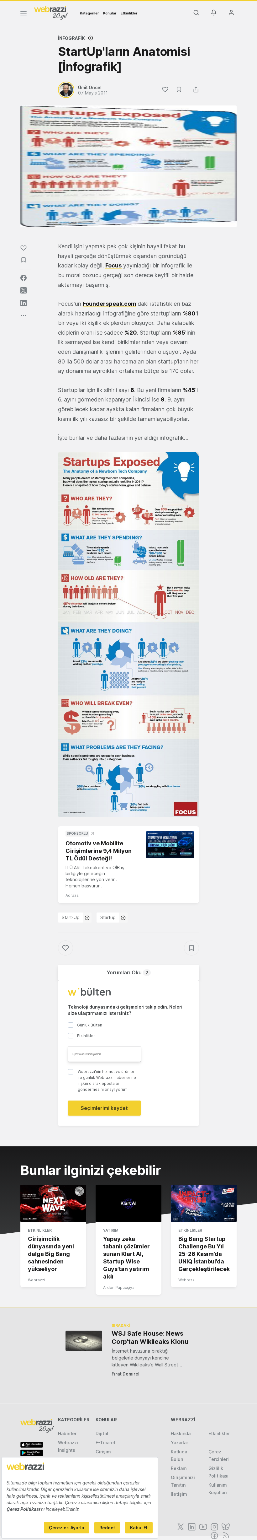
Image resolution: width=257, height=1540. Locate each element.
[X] (180, 1526)
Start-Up (71, 917)
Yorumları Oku (127, 972)
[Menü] (23, 14)
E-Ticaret (106, 1442)
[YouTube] (202, 1526)
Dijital (102, 1433)
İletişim (179, 1494)
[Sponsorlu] (170, 844)
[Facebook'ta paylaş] (23, 278)
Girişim (103, 1451)
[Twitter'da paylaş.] (23, 290)
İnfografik (71, 38)
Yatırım (110, 1230)
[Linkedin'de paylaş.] (23, 303)
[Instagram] (214, 1526)
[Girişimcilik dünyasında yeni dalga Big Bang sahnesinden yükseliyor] (53, 1203)
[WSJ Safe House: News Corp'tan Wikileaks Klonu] (84, 1341)
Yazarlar (179, 1442)
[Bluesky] (225, 1526)
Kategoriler (89, 13)
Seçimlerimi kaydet (104, 1108)
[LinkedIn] (191, 1526)
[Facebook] (214, 1535)
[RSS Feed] (224, 1535)
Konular (109, 13)
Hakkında (181, 1433)
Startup (108, 917)
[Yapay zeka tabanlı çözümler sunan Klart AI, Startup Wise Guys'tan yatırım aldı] (128, 1203)
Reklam (179, 1468)
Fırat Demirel (125, 1373)
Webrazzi (36, 1280)
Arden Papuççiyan (120, 1287)
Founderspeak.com (109, 303)
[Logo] (51, 12)
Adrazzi (73, 895)
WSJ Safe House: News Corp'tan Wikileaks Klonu (150, 1337)
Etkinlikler (129, 13)
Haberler (67, 1433)
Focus (113, 265)
